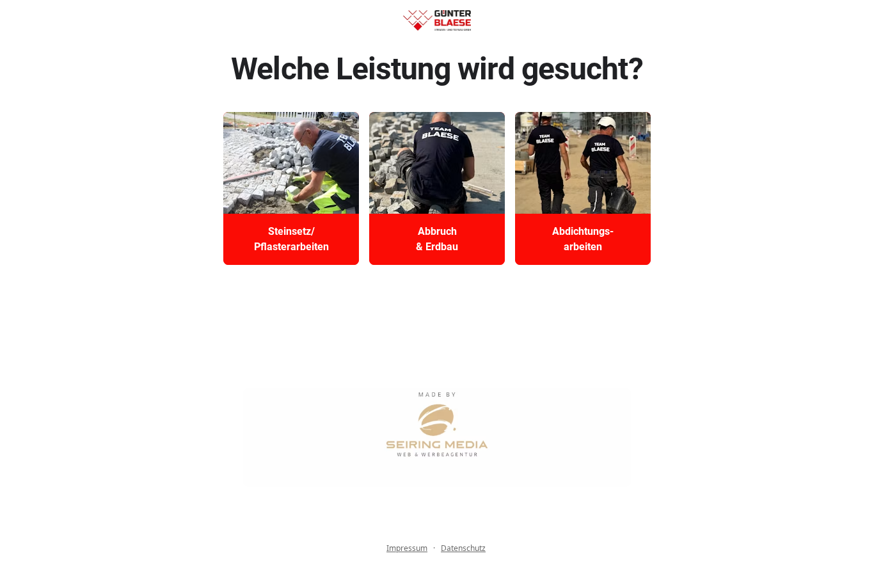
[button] (291, 188)
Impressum (406, 548)
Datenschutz (463, 548)
